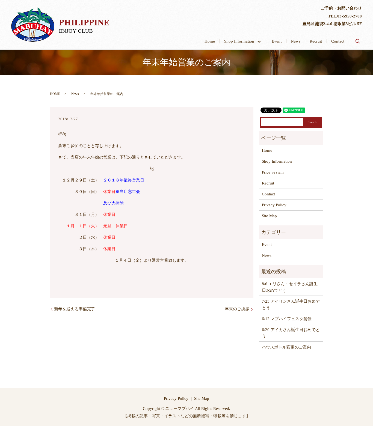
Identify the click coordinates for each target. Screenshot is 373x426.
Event (277, 41)
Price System (273, 172)
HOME (55, 94)
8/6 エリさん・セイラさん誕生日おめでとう (290, 287)
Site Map (269, 216)
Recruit (316, 41)
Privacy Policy (274, 205)
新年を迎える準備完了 (74, 309)
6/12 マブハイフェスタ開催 (287, 319)
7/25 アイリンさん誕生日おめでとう (291, 304)
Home (210, 41)
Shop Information (241, 41)
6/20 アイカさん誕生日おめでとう (291, 332)
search (358, 41)
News (295, 41)
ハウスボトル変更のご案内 (286, 347)
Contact (337, 41)
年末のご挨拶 (237, 309)
